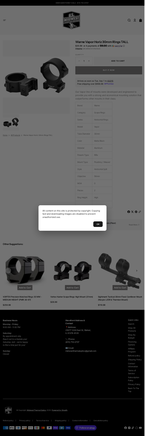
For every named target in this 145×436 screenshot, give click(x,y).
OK (97, 224)
